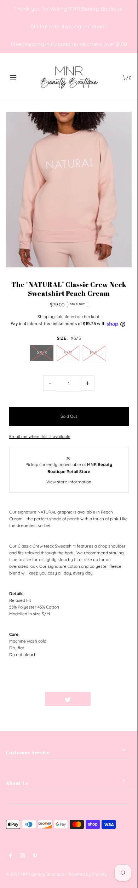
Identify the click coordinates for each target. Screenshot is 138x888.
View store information (68, 481)
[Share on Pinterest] (114, 699)
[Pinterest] (35, 856)
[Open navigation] (22, 77)
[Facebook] (10, 856)
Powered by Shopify (87, 874)
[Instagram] (22, 856)
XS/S (42, 352)
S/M (68, 352)
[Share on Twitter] (68, 699)
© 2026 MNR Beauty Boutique (35, 874)
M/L (94, 352)
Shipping (46, 316)
